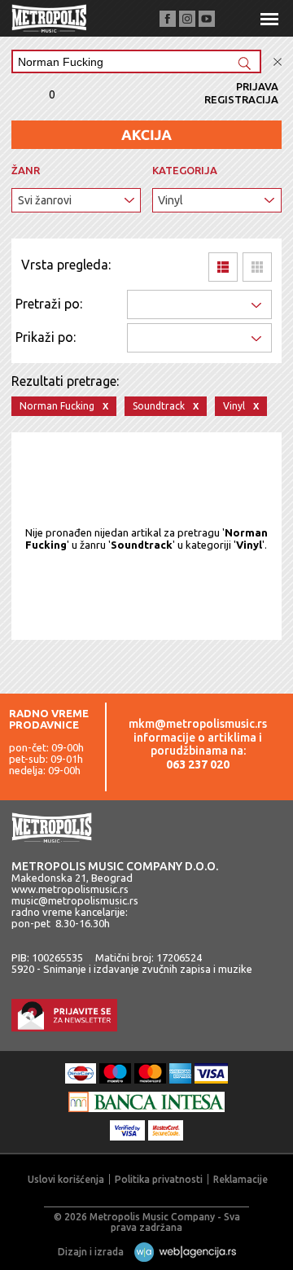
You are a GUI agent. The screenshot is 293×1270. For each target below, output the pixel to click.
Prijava (257, 86)
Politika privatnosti (159, 1179)
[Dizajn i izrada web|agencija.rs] (181, 1251)
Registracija (241, 99)
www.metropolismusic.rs (70, 889)
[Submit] (244, 64)
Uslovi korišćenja (66, 1179)
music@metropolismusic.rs (74, 900)
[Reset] (277, 62)
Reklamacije (240, 1179)
